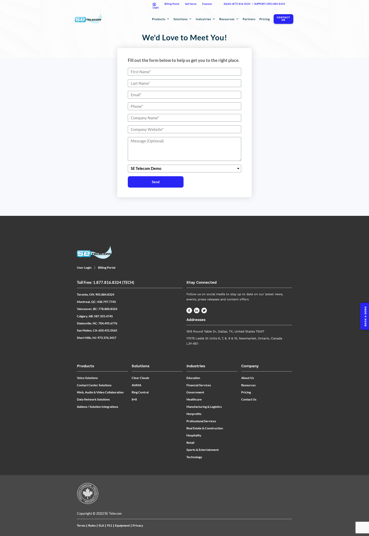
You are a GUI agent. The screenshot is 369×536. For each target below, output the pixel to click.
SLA (101, 525)
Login (156, 7)
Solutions (181, 19)
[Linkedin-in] (196, 310)
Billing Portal (172, 3)
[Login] (154, 4)
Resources (227, 19)
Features (207, 3)
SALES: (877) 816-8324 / (238, 3)
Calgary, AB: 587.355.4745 (95, 316)
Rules (92, 525)
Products (158, 19)
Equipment (122, 525)
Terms (81, 525)
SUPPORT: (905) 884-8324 (269, 3)
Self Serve (190, 3)
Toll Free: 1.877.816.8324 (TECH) (105, 282)
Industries (203, 19)
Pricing (264, 19)
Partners (249, 19)
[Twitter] (204, 310)
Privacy (138, 525)
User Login (84, 267)
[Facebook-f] (189, 310)
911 (109, 525)
